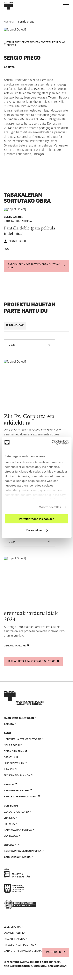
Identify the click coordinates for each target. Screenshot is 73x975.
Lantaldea (11, 836)
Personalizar (34, 530)
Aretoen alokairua (17, 791)
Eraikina (9, 818)
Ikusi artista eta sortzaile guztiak (31, 661)
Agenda (9, 724)
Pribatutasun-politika (19, 945)
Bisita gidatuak (14, 751)
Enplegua (10, 845)
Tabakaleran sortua (18, 830)
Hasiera (9, 22)
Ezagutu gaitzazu (16, 812)
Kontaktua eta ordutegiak (22, 739)
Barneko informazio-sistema (23, 951)
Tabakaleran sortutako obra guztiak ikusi (34, 266)
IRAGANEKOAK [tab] (15, 325)
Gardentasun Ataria (17, 857)
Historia (9, 824)
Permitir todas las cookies (36, 518)
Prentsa (9, 785)
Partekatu (53, 952)
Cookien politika (15, 933)
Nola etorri (12, 745)
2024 (12, 542)
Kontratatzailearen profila (22, 851)
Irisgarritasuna (14, 763)
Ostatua (9, 757)
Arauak (9, 769)
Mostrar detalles (50, 507)
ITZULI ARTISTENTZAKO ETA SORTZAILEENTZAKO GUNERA (35, 44)
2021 (12, 345)
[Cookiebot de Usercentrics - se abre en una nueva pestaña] (52, 442)
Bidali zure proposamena (20, 797)
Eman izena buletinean (19, 718)
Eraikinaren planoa (17, 775)
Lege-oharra (12, 927)
